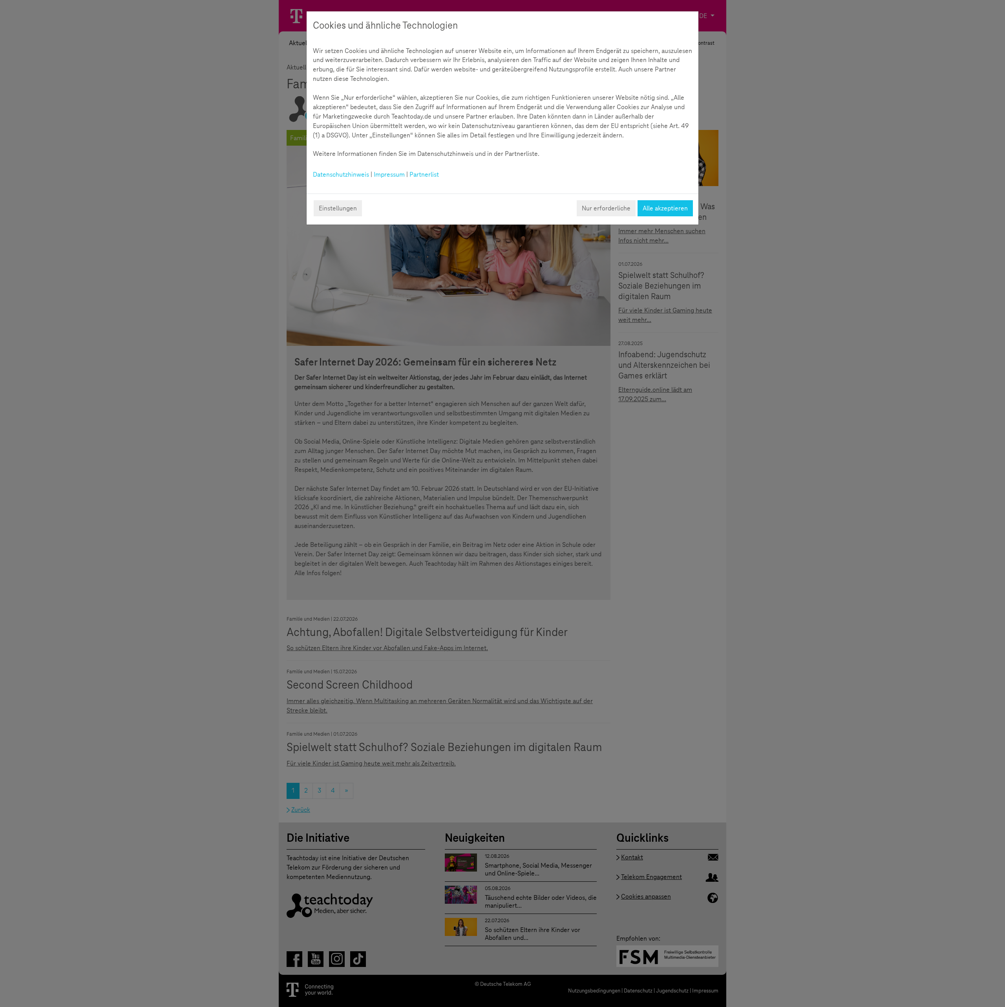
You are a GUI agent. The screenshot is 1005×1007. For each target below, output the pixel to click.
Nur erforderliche (606, 208)
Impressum (389, 174)
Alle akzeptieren (665, 208)
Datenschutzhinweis (341, 174)
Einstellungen (338, 208)
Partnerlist (424, 174)
